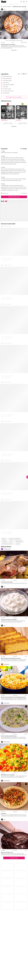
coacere (4, 541)
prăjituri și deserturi (14, 538)
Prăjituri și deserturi (7, 6)
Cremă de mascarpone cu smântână (9, 619)
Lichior (17, 543)
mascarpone (19, 541)
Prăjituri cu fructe (7, 543)
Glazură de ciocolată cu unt (7, 852)
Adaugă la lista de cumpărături (15, 97)
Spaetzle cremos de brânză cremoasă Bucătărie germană (13, 697)
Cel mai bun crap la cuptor (6, 582)
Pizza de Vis (3, 813)
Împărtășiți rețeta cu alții (14, 196)
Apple (11, 541)
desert (4, 538)
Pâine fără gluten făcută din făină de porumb (10, 658)
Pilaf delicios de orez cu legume (8, 774)
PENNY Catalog (4, 120)
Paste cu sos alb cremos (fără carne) (8, 736)
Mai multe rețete (14, 857)
